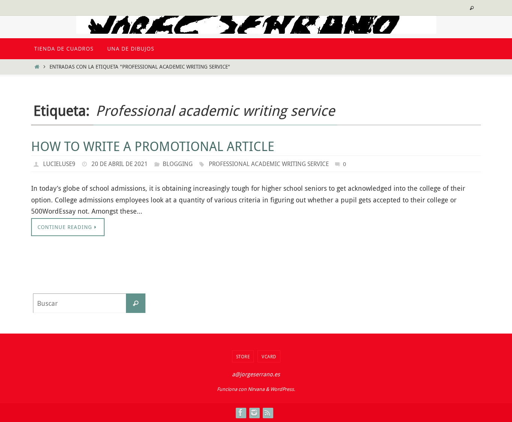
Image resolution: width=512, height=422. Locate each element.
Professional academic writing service (269, 164)
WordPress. (282, 389)
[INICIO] (36, 66)
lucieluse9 (59, 164)
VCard (269, 356)
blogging (178, 164)
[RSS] (267, 413)
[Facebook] (241, 413)
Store (243, 356)
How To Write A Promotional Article (152, 146)
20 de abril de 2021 (119, 164)
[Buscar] (135, 303)
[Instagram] (254, 413)
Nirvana (256, 389)
